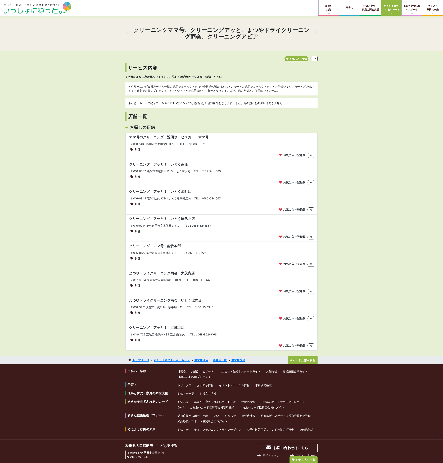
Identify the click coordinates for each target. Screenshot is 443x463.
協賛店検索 (201, 360)
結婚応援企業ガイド (295, 371)
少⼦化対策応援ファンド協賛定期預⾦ (270, 429)
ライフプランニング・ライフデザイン (217, 429)
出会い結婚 (329, 7)
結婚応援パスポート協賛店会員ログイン (202, 421)
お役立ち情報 (205, 385)
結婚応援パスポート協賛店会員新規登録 (286, 415)
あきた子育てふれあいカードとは (215, 402)
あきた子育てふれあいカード (391, 7)
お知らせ (271, 371)
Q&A (216, 415)
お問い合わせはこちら (291, 448)
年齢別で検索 (263, 385)
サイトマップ (271, 455)
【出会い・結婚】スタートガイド (240, 371)
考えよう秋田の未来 (433, 7)
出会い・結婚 (137, 371)
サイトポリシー (305, 455)
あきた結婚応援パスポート (412, 7)
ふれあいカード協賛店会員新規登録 (212, 407)
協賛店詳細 (238, 360)
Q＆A (181, 407)
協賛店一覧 (220, 360)
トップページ (140, 360)
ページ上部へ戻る (304, 360)
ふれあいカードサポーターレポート (283, 402)
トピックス (184, 385)
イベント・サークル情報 (234, 385)
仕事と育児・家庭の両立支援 (370, 7)
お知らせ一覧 (186, 393)
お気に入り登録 (298, 58)
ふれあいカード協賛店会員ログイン (262, 407)
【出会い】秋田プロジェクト (196, 377)
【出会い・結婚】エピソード (196, 371)
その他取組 (306, 429)
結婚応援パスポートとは (193, 415)
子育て (349, 7)
